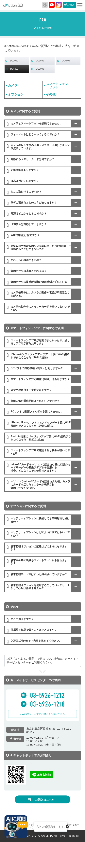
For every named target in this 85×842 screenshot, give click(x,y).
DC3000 (40, 69)
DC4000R (66, 60)
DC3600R (40, 60)
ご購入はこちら (45, 799)
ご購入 (70, 4)
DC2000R (15, 60)
